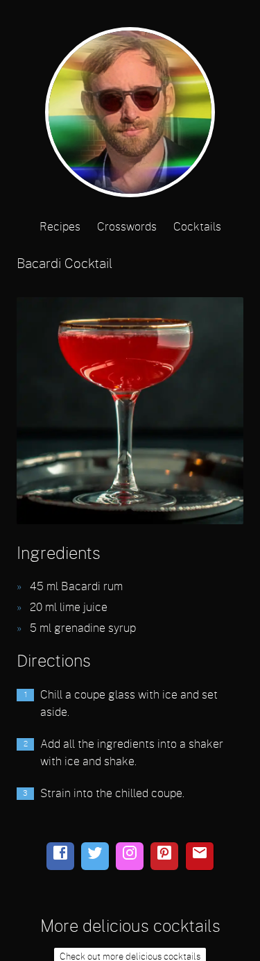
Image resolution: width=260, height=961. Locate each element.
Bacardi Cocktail (64, 264)
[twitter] (95, 856)
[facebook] (60, 856)
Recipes (60, 227)
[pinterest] (164, 856)
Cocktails (197, 227)
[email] (199, 856)
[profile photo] (130, 116)
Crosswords (127, 227)
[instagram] (130, 856)
